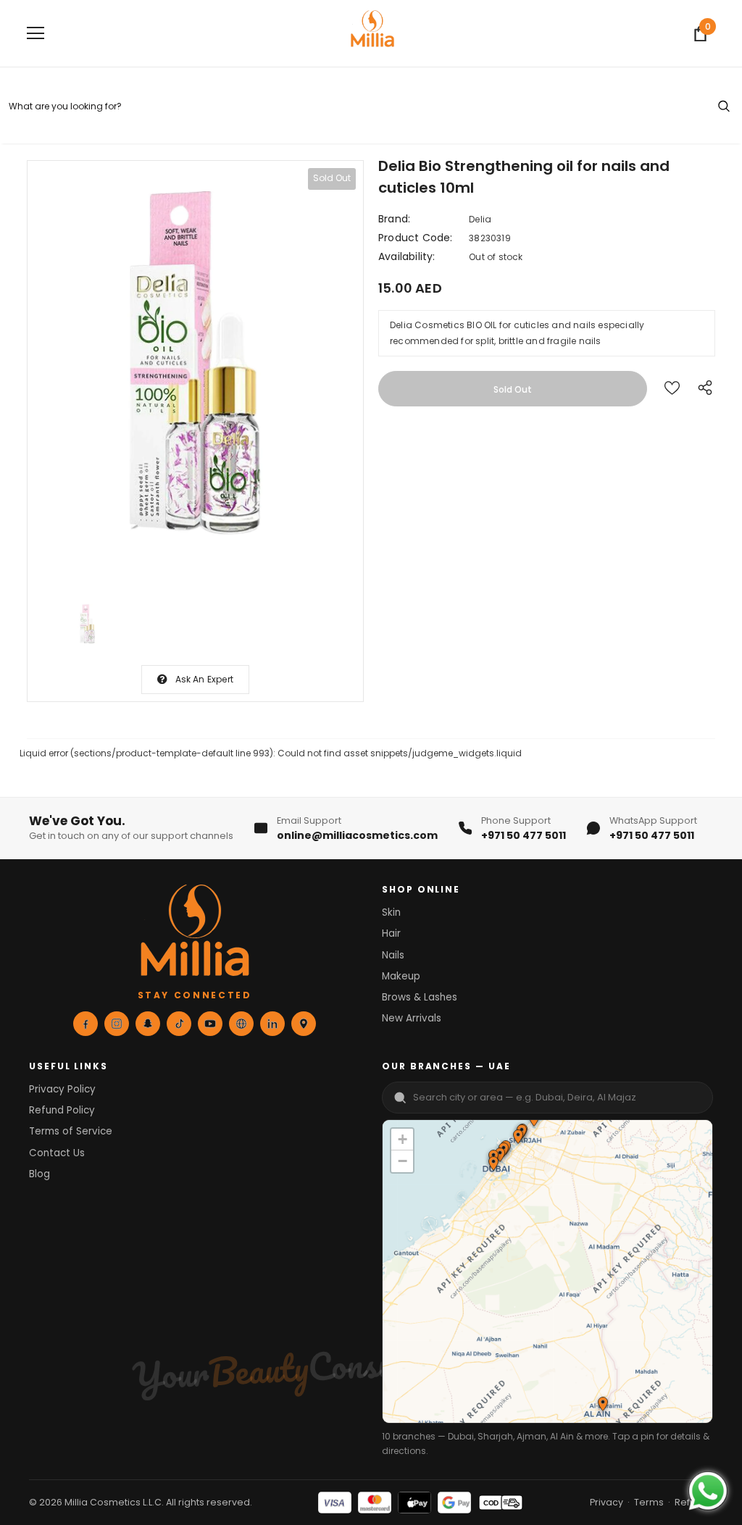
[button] (517, 1138)
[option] (195, 374)
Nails (393, 955)
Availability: (406, 256)
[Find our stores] (303, 1023)
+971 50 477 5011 (523, 835)
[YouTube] (210, 1023)
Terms (649, 1502)
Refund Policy (62, 1110)
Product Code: (415, 237)
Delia (480, 219)
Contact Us (57, 1153)
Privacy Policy (62, 1089)
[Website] (241, 1023)
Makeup (401, 976)
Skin (391, 912)
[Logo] (372, 32)
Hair (391, 933)
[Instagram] (116, 1023)
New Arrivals (411, 1018)
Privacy (606, 1502)
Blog (39, 1174)
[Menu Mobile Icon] (35, 33)
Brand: (394, 219)
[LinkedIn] (272, 1023)
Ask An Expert (204, 679)
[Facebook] (85, 1023)
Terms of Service (70, 1131)
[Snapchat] (148, 1023)
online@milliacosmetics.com (357, 835)
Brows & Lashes (419, 997)
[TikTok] (179, 1023)
